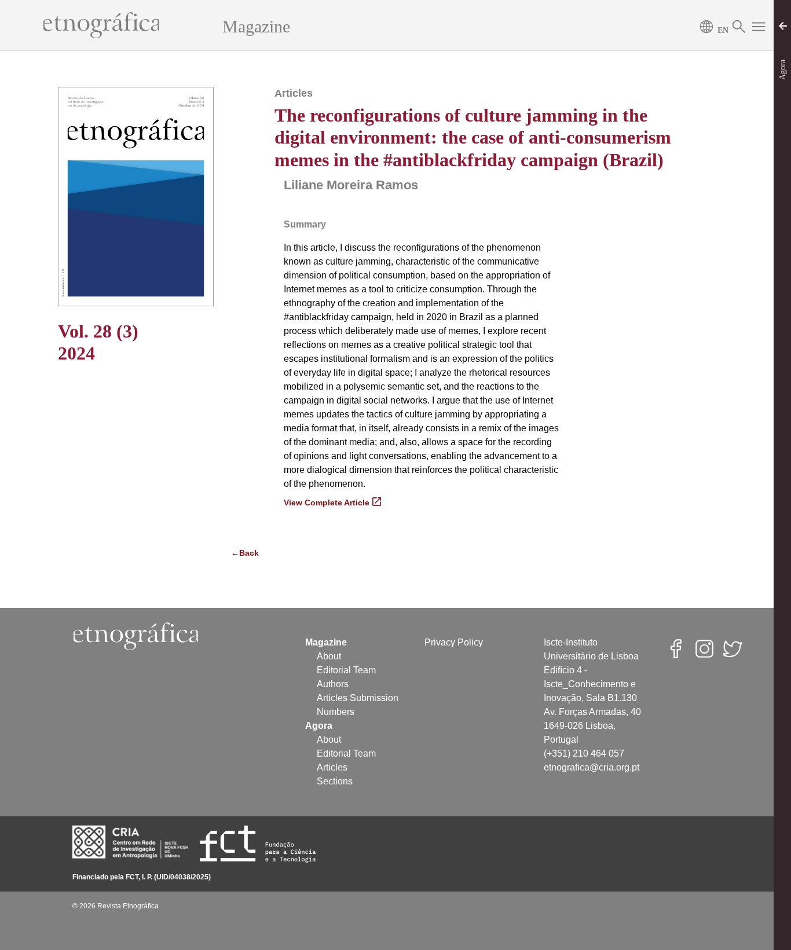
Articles (332, 767)
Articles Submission (357, 698)
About (329, 656)
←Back (244, 552)
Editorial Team (346, 670)
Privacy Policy (453, 642)
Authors (333, 684)
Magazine (256, 26)
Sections (335, 781)
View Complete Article (326, 502)
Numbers (335, 712)
